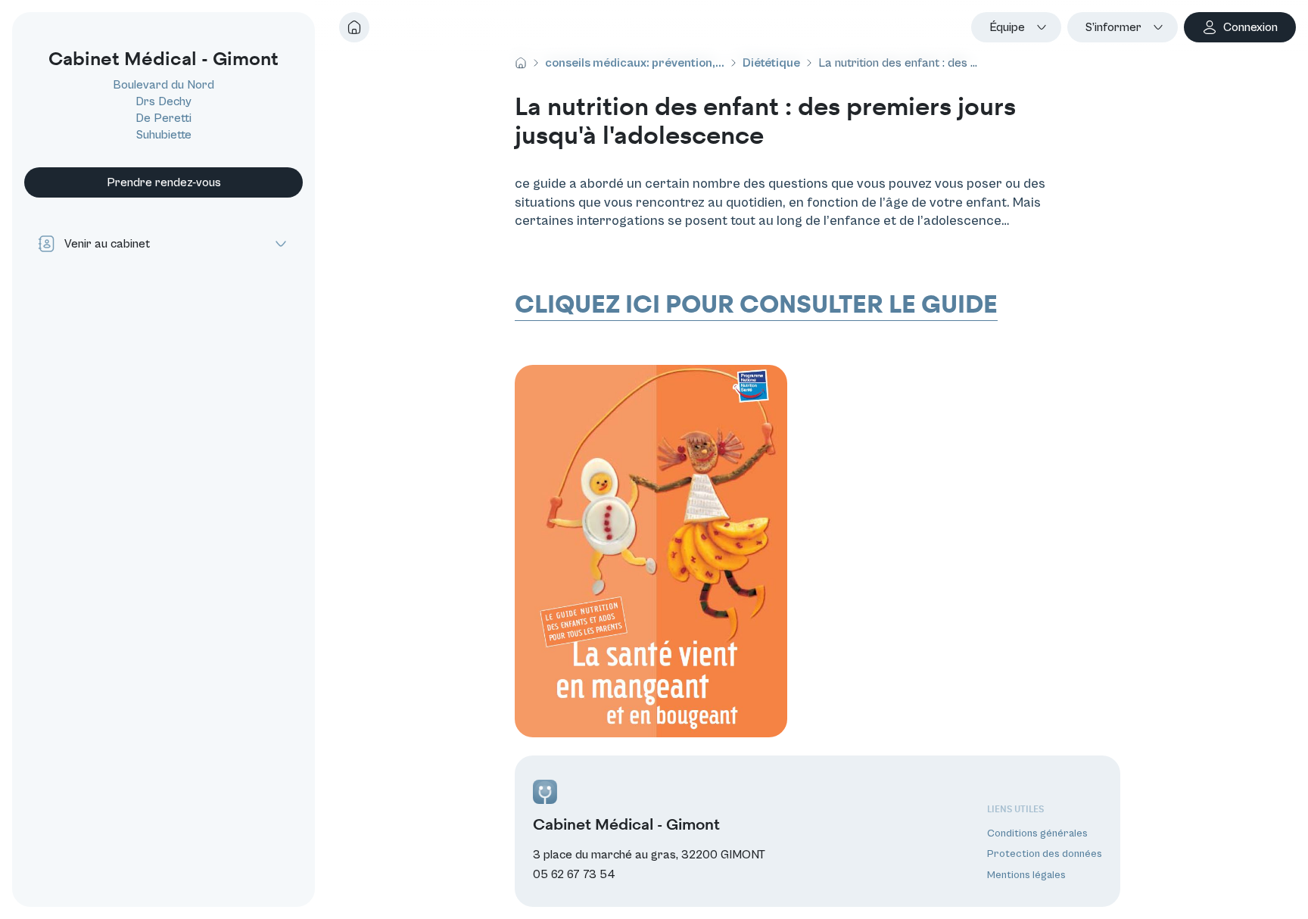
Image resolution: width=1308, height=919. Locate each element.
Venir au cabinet (107, 244)
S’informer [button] (1113, 27)
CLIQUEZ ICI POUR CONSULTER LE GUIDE (756, 304)
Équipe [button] (1007, 27)
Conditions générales (1037, 833)
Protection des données (1044, 855)
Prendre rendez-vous (164, 182)
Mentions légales (1026, 875)
